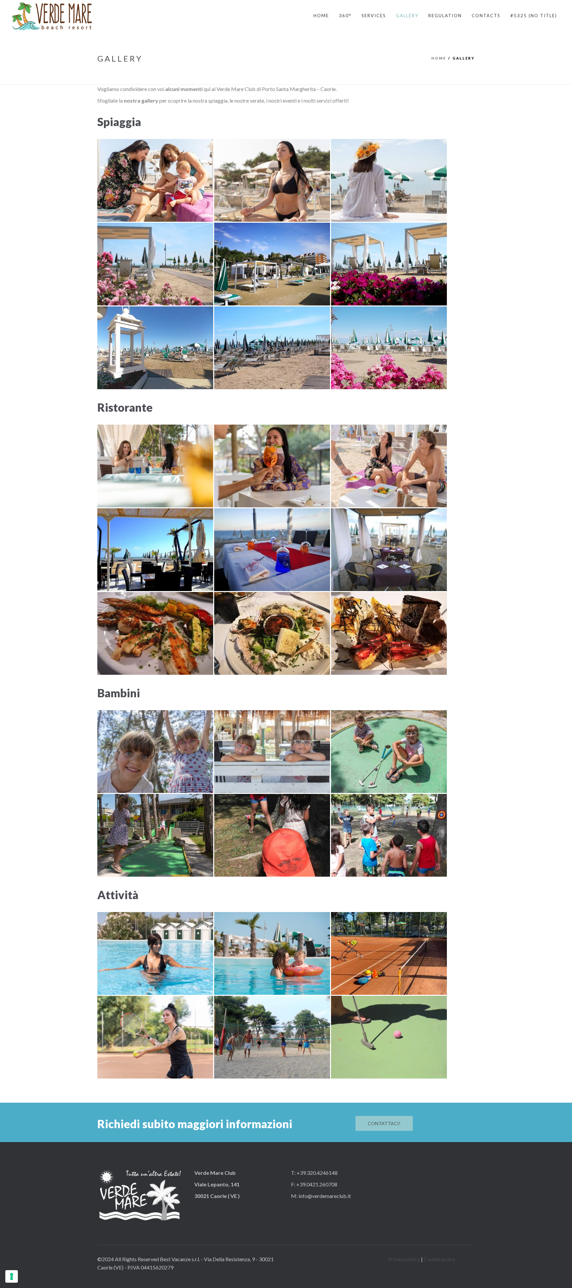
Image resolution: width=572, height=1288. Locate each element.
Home (438, 58)
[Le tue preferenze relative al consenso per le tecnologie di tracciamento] (11, 1276)
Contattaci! (384, 1123)
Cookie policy (439, 1259)
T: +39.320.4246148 (314, 1173)
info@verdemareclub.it (324, 1196)
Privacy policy (404, 1259)
